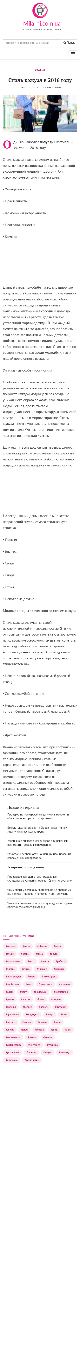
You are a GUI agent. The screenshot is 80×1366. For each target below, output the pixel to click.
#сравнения (12, 1014)
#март (23, 991)
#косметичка (61, 991)
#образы (42, 946)
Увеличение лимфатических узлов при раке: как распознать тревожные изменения (37, 842)
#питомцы (64, 1052)
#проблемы (12, 984)
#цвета (45, 961)
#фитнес (10, 1022)
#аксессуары (49, 976)
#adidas (10, 1029)
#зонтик (25, 999)
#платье (10, 969)
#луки (64, 1014)
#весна (26, 946)
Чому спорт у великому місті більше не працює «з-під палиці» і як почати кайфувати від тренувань (39, 891)
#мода (57, 946)
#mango (26, 1022)
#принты (59, 969)
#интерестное (13, 1044)
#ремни (10, 999)
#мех (28, 984)
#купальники (13, 961)
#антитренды (13, 976)
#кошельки (40, 991)
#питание (60, 1007)
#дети (67, 1029)
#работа (60, 961)
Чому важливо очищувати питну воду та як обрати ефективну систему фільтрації (39, 905)
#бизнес (27, 1007)
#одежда (42, 969)
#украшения (12, 1052)
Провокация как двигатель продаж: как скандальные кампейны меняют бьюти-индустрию (39, 878)
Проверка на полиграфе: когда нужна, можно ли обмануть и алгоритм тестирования (38, 816)
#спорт (50, 1014)
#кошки (47, 1037)
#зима (39, 953)
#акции (47, 1052)
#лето (31, 961)
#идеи (9, 991)
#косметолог (13, 1037)
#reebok (39, 1029)
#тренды (11, 946)
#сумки (10, 953)
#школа (32, 1037)
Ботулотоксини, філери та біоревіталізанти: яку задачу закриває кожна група (37, 829)
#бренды (11, 1007)
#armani (42, 1022)
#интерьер (34, 1044)
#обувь (53, 953)
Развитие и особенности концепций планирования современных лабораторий (39, 855)
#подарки (64, 984)
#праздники (45, 984)
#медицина (32, 1014)
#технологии (31, 1060)
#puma (57, 1022)
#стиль (26, 969)
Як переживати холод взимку (25, 867)
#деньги (43, 1007)
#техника (52, 1044)
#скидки (31, 1052)
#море (31, 976)
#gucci (24, 1029)
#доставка (11, 1060)
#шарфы (56, 999)
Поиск (70, 42)
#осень (25, 953)
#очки (40, 999)
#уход (54, 1029)
